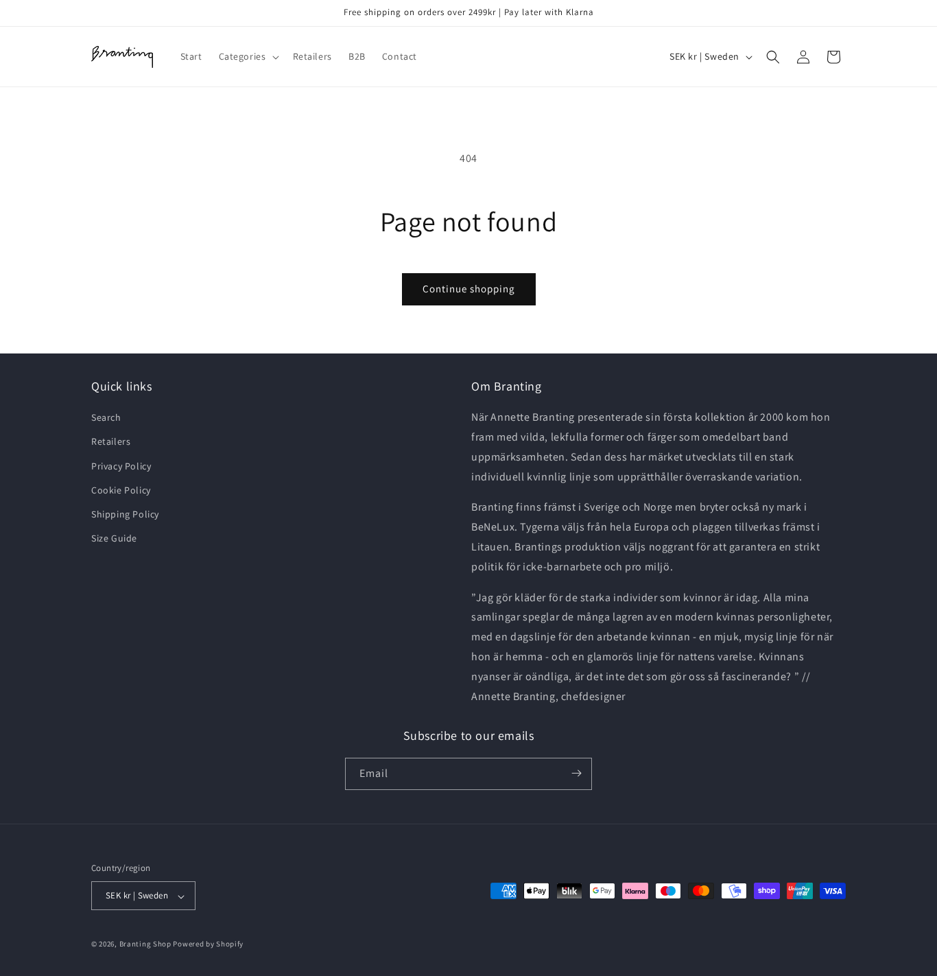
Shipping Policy (125, 514)
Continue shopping (469, 288)
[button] (248, 56)
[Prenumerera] (576, 773)
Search (106, 418)
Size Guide (114, 539)
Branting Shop (145, 944)
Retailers (110, 442)
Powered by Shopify (208, 944)
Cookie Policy (121, 490)
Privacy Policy (121, 466)
